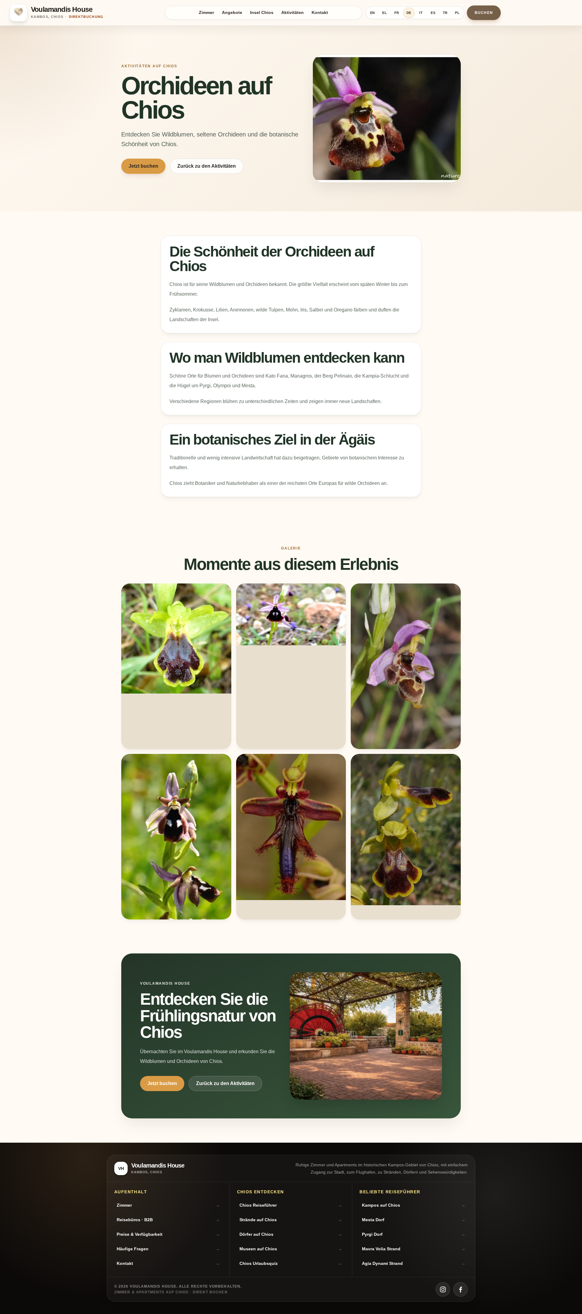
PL (457, 13)
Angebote (232, 12)
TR (445, 13)
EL (384, 13)
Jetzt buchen (143, 166)
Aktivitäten (292, 12)
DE (409, 13)
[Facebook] (460, 1289)
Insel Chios (261, 12)
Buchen (484, 13)
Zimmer (206, 12)
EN (372, 13)
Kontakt (320, 12)
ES (433, 13)
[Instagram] (443, 1289)
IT (421, 13)
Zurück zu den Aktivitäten (206, 166)
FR (397, 13)
